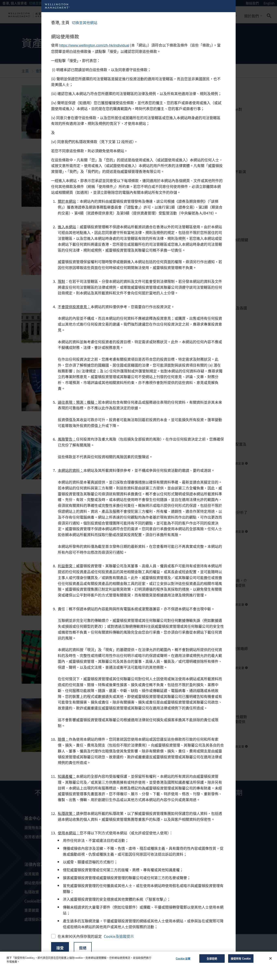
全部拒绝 (212, 958)
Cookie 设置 (183, 958)
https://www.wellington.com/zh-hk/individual (94, 45)
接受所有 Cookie (241, 958)
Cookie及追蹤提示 (119, 936)
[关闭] (270, 958)
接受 (60, 947)
